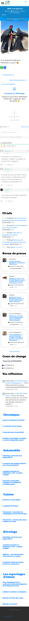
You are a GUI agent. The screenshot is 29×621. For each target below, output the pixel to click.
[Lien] (17, 137)
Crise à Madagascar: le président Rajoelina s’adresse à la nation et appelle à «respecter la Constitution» (16, 337)
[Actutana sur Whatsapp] (14, 89)
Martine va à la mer (10, 604)
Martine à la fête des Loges (13, 598)
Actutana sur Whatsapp (14, 93)
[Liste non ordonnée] (11, 137)
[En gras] (1, 137)
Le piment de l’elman (10, 506)
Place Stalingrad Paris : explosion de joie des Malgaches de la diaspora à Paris (15, 584)
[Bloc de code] (15, 137)
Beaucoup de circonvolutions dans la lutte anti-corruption (14, 242)
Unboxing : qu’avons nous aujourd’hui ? (12, 456)
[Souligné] (5, 137)
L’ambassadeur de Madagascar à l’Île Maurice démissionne (17, 263)
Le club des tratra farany (12, 426)
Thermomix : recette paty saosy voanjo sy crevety (15, 520)
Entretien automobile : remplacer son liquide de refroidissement (12, 482)
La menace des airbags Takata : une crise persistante (15, 464)
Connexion (26, 126)
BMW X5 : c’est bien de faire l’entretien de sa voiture (13, 555)
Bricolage (10, 531)
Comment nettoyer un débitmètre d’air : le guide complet (12, 473)
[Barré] (7, 137)
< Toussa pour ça (8, 75)
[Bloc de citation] (13, 137)
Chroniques (11, 414)
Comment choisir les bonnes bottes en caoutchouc (13, 563)
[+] (21, 137)
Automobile (11, 450)
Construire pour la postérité (13, 432)
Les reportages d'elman (14, 576)
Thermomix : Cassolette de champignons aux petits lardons (15, 513)
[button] (2, 3)
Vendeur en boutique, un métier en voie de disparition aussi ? (14, 439)
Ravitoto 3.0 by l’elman (11, 500)
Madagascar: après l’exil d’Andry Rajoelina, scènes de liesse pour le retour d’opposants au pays (17, 281)
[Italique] (3, 137)
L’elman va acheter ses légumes (14, 592)
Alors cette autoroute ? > (18, 80)
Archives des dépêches (8, 84)
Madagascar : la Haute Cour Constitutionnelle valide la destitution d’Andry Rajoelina (16, 318)
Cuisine (8, 494)
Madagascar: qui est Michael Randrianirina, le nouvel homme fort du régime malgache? (16, 299)
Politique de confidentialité (8, 616)
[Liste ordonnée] (9, 137)
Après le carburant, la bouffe (14, 420)
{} (18, 137)
